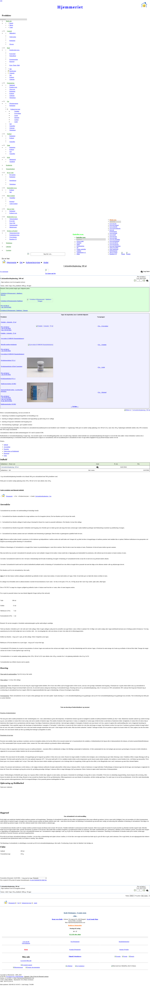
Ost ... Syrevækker (103, 326)
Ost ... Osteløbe (102, 344)
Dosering (6, 449)
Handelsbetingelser (124, 941)
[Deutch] (131, 956)
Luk (1, 0)
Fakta (5, 455)
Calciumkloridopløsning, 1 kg (43, 496)
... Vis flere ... (74, 406)
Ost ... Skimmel (102, 392)
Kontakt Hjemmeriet (75, 949)
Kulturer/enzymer (33, 262)
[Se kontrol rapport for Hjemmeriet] (26, 965)
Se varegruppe (4, 271)
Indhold (6, 444)
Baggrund (6, 453)
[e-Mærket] (68, 966)
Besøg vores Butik (57, 919)
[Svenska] (118, 956)
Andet (45, 262)
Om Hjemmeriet (75, 941)
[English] (128, 254)
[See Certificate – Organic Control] (32, 967)
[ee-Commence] (80, 966)
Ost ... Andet (101, 367)
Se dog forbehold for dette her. (38, 880)
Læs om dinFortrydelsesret (26, 942)
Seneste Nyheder (124, 949)
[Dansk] (123, 254)
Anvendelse (7, 447)
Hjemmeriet (11, 262)
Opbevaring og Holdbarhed (11, 451)
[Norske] (124, 956)
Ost (21, 262)
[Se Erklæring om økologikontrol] (18, 967)
